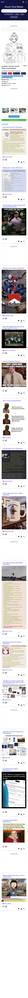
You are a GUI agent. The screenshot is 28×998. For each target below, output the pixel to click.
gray (11, 76)
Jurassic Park (13, 79)
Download (17, 73)
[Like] (21, 162)
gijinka (21, 76)
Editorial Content (14, 17)
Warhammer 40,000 (8, 315)
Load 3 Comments (14, 120)
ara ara (3, 77)
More (24, 73)
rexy (5, 76)
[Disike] (19, 162)
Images (17, 14)
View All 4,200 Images (14, 116)
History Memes (7, 437)
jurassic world (16, 76)
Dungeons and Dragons (9, 350)
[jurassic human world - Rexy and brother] (14, 48)
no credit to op (9, 77)
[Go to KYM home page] (2, 2)
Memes (22, 14)
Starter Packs (7, 699)
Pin (10, 73)
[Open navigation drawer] (26, 2)
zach (8, 76)
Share (4, 73)
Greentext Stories (8, 156)
